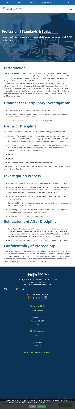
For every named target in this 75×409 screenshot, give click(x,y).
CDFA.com (37, 339)
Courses (37, 314)
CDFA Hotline (37, 335)
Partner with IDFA (37, 321)
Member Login (47, 2)
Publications (37, 342)
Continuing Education (37, 317)
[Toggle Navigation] (71, 9)
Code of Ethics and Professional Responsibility (39, 73)
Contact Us (32, 2)
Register (8, 2)
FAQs (37, 324)
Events (20, 2)
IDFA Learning (37, 310)
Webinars (37, 346)
